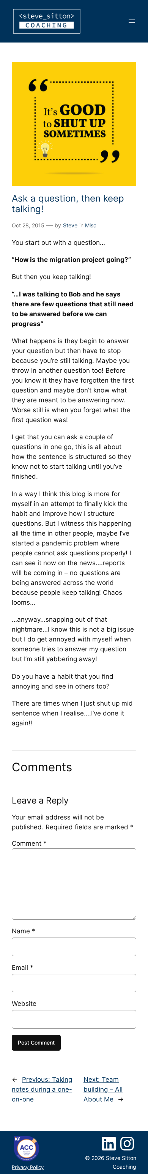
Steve (70, 225)
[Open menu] (131, 21)
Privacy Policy (28, 1167)
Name (23, 931)
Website (24, 1003)
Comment (29, 843)
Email (22, 967)
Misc (90, 225)
